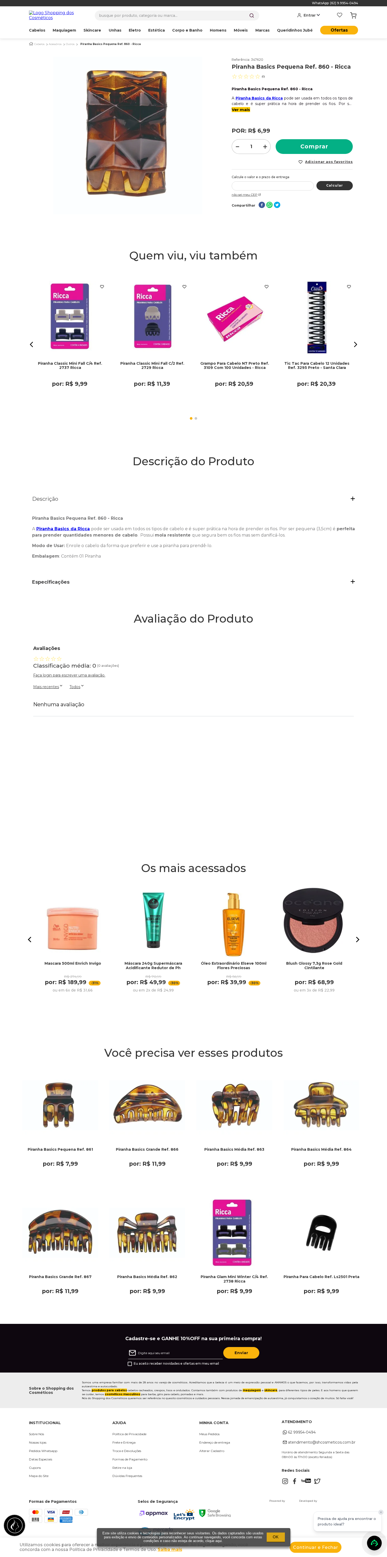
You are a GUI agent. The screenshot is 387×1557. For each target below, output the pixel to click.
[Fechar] (381, 1512)
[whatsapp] (269, 205)
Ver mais (241, 109)
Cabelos (39, 44)
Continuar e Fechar (315, 1547)
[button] (31, 344)
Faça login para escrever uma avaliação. (69, 675)
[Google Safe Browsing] (215, 1515)
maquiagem (252, 1390)
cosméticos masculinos (122, 1394)
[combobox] (177, 16)
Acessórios (55, 44)
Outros (70, 44)
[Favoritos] (339, 15)
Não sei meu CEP (244, 195)
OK (276, 1537)
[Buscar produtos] (251, 16)
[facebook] (262, 205)
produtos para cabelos (109, 1390)
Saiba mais (170, 1549)
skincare (270, 1390)
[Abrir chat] (374, 1543)
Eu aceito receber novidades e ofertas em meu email (176, 1363)
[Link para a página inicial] (31, 44)
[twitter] (277, 205)
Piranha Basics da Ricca (259, 98)
